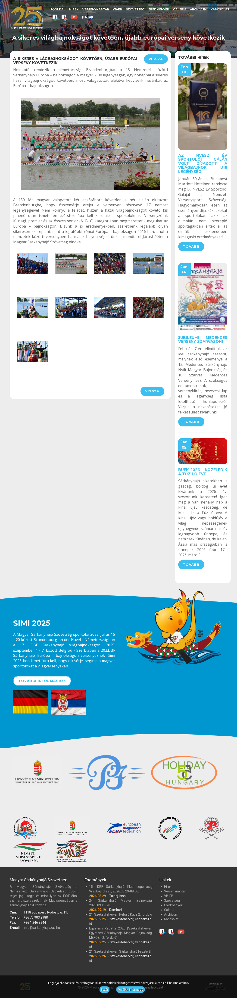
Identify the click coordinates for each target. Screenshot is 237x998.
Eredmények (158, 9)
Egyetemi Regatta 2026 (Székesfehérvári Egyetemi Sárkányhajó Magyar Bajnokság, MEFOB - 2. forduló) (120, 932)
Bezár (104, 990)
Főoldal (57, 9)
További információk (42, 681)
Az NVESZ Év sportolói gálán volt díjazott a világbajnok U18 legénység (203, 163)
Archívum (198, 9)
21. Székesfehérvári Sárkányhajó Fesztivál (120, 951)
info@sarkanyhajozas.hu (42, 927)
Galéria (179, 9)
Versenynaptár (95, 9)
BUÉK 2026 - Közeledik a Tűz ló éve (203, 472)
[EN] (85, 17)
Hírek (73, 9)
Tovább (191, 246)
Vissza (156, 59)
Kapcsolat (220, 9)
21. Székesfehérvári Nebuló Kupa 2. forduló (120, 914)
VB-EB (117, 9)
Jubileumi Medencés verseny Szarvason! (203, 339)
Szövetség (135, 9)
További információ (130, 990)
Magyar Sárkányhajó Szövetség (27, 17)
